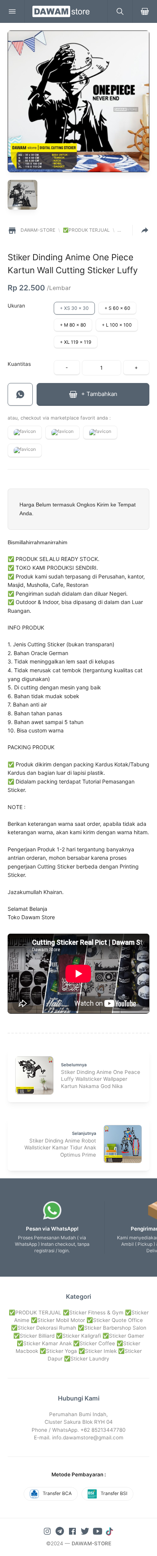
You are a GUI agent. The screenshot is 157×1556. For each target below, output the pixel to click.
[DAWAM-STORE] (66, 11)
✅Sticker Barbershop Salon (112, 1328)
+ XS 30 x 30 (74, 308)
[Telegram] (60, 1531)
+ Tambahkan (98, 393)
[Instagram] (48, 1531)
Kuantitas (19, 364)
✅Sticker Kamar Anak (44, 1343)
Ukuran (16, 306)
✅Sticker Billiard (33, 1336)
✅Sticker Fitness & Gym (93, 1312)
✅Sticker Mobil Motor (58, 1320)
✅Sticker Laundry (86, 1359)
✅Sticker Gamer (123, 1336)
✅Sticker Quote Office (115, 1320)
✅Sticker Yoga (58, 1351)
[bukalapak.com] (25, 451)
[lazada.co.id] (100, 433)
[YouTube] (98, 1531)
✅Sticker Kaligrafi (78, 1336)
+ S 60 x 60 (117, 308)
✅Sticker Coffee (94, 1343)
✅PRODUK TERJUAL (35, 1312)
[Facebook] (73, 1531)
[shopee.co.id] (25, 433)
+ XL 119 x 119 (75, 342)
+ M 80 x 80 (73, 325)
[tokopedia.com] (62, 433)
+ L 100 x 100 (117, 325)
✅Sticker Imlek (97, 1351)
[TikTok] (110, 1531)
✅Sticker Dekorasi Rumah (43, 1328)
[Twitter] (85, 1531)
